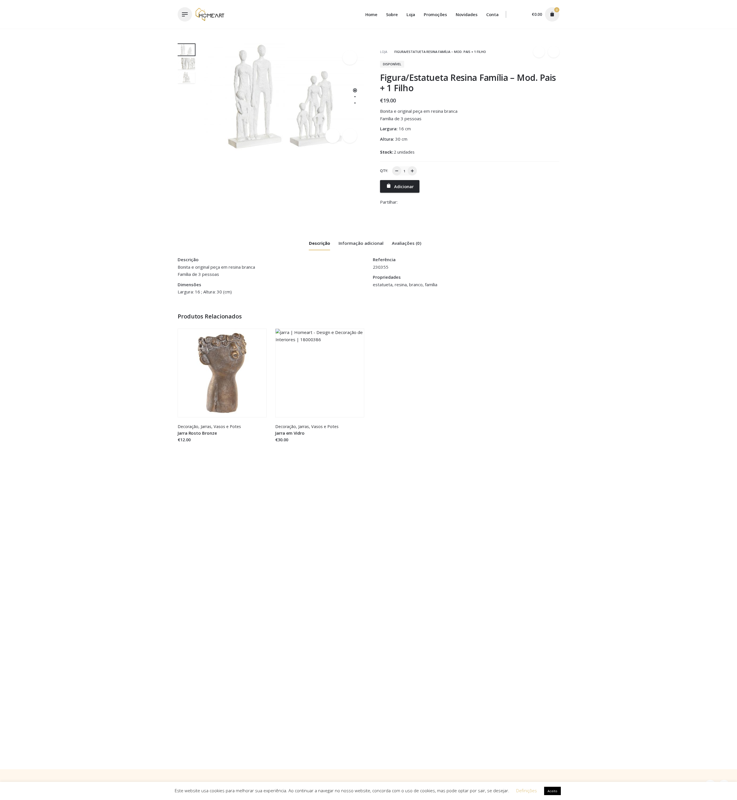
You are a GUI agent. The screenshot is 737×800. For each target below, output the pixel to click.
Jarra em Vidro (290, 433)
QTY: (384, 170)
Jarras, (206, 426)
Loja (384, 51)
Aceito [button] (552, 791)
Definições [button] (526, 790)
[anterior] (539, 52)
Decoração (188, 426)
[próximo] (553, 52)
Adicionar (187, 445)
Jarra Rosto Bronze (197, 433)
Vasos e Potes (227, 426)
